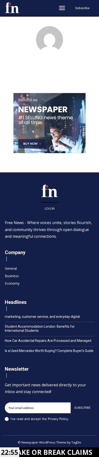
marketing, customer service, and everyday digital (42, 317)
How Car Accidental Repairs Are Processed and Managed (48, 341)
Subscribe (82, 407)
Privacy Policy (58, 419)
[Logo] (12, 7)
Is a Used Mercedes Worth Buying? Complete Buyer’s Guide (49, 351)
